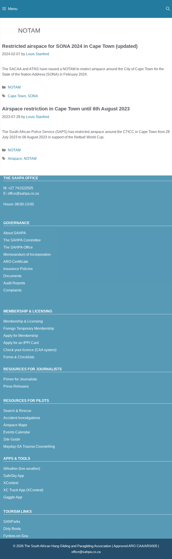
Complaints (12, 290)
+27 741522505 (20, 188)
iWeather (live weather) (21, 468)
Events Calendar (16, 432)
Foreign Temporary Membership (28, 328)
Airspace (15, 158)
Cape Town (17, 96)
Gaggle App (12, 497)
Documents (12, 276)
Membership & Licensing (23, 321)
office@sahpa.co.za (23, 193)
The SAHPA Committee (22, 240)
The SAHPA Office (18, 247)
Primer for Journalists (20, 379)
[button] (168, 9)
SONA (33, 96)
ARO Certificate (15, 262)
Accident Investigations (21, 418)
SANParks (11, 521)
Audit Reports (14, 283)
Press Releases (16, 386)
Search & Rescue (17, 411)
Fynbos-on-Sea (15, 536)
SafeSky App (13, 476)
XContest (10, 483)
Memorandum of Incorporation (27, 254)
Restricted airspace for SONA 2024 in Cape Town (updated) (70, 46)
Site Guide (11, 439)
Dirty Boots (12, 529)
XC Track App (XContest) (23, 490)
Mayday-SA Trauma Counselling (29, 446)
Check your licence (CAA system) (29, 350)
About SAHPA (14, 233)
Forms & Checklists (18, 357)
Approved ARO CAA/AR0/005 (135, 546)
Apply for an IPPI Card (21, 343)
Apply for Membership (20, 336)
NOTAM (14, 87)
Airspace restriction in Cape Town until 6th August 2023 (66, 109)
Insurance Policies (18, 269)
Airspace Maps (15, 425)
